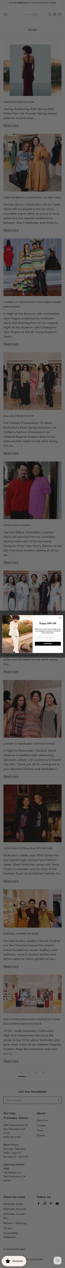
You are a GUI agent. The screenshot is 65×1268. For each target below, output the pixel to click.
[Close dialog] (60, 618)
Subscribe (48, 644)
